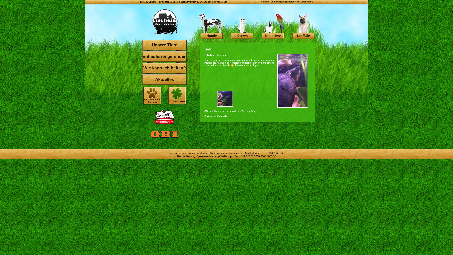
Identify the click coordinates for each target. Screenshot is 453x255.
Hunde (211, 26)
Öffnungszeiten (278, 2)
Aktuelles (164, 79)
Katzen (242, 26)
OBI (164, 138)
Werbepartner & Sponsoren (196, 1)
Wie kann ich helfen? (164, 68)
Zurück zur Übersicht (215, 116)
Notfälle (303, 26)
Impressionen (220, 1)
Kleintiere (273, 26)
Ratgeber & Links (169, 1)
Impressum (293, 2)
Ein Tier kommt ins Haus (152, 95)
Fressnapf (164, 117)
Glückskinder (177, 96)
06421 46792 (276, 153)
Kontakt (265, 2)
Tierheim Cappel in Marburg (164, 22)
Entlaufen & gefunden (164, 56)
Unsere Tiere (164, 44)
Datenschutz (306, 2)
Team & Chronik (148, 1)
